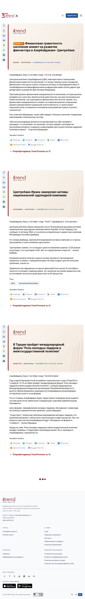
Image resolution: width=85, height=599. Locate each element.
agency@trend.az (8, 520)
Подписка (6, 554)
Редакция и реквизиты (52, 535)
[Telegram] (24, 576)
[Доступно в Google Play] (24, 586)
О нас (46, 531)
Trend (47, 75)
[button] (4, 26)
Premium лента (8, 535)
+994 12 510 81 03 (8, 518)
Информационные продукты (13, 557)
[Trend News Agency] (9, 500)
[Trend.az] (10, 15)
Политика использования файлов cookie (59, 563)
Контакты (48, 538)
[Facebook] (10, 576)
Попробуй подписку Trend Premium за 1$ (31, 151)
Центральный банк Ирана (28, 283)
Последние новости (10, 531)
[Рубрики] (81, 15)
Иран (13, 283)
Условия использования (53, 554)
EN (72, 594)
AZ (76, 594)
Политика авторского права (54, 560)
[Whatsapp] (5, 576)
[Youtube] (19, 576)
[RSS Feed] (34, 576)
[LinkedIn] (29, 576)
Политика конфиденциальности (56, 557)
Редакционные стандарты (53, 541)
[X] (14, 576)
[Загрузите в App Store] (9, 586)
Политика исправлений (52, 545)
